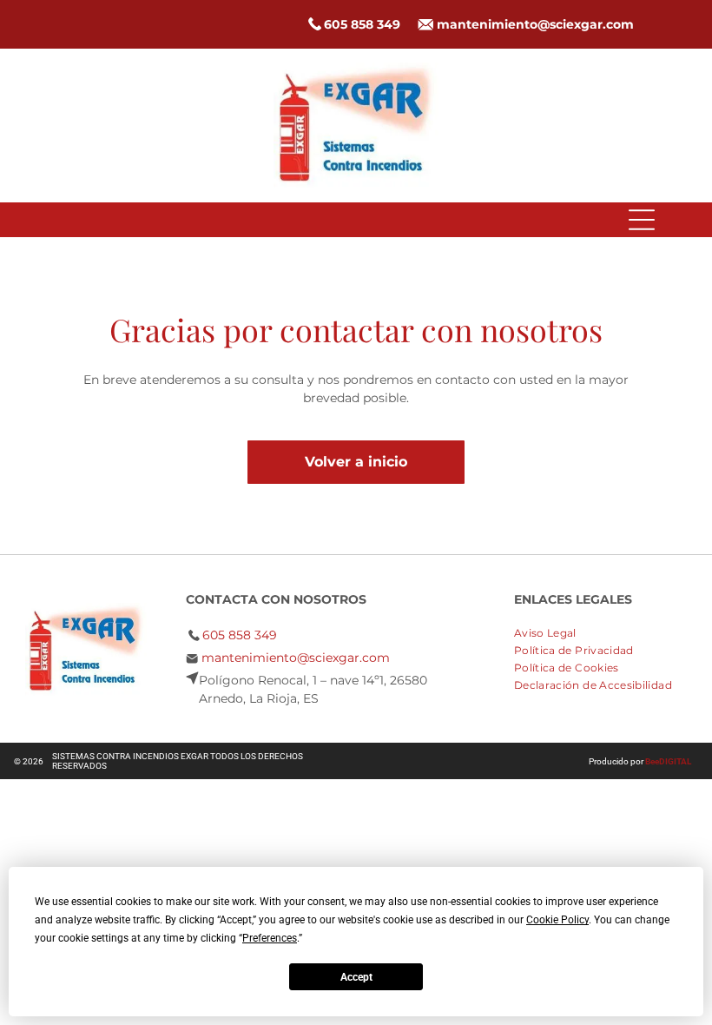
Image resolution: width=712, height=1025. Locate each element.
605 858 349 (362, 24)
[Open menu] (642, 220)
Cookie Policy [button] (557, 920)
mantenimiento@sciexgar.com (535, 24)
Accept (356, 977)
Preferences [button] (269, 938)
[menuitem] (552, 630)
